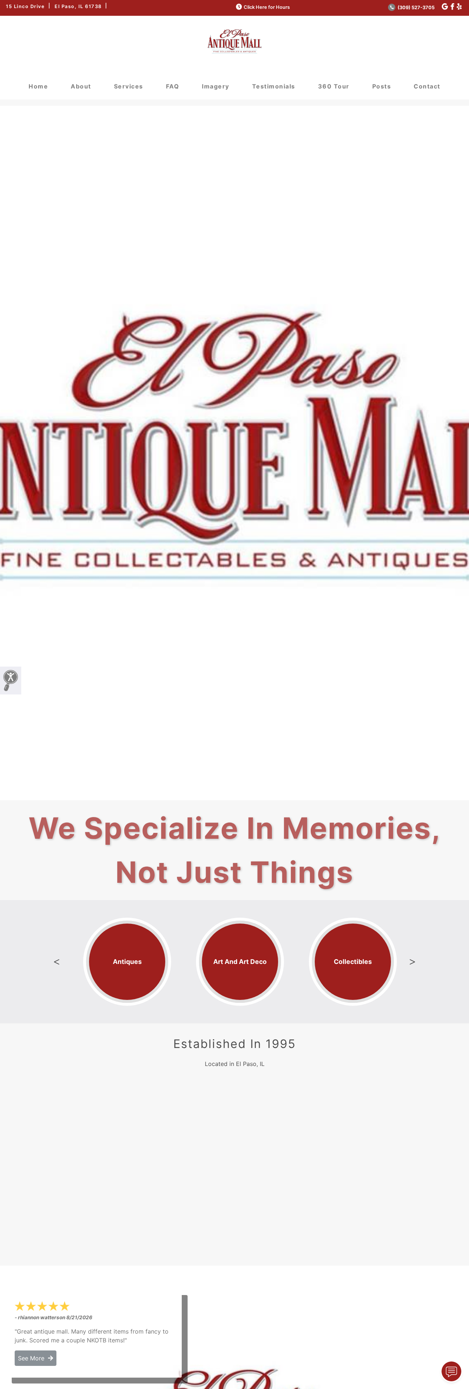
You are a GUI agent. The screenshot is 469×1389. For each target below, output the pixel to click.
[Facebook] (452, 7)
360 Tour (334, 86)
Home (38, 86)
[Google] (445, 7)
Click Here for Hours (267, 7)
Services (128, 86)
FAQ (173, 86)
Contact (427, 86)
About (81, 86)
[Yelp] (459, 7)
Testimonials (273, 86)
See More (33, 1358)
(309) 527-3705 (415, 7)
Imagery (215, 86)
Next (412, 961)
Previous (56, 961)
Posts (381, 86)
